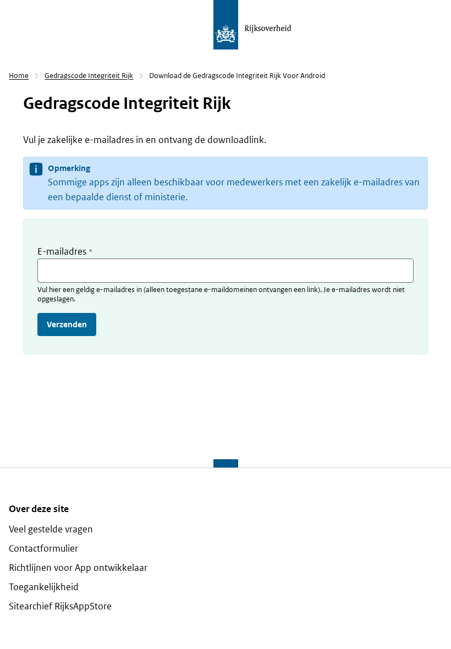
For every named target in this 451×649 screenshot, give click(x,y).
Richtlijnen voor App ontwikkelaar (78, 568)
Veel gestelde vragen (51, 529)
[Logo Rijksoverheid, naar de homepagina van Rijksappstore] (270, 25)
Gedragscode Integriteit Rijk (89, 75)
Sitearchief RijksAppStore (60, 606)
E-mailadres (64, 251)
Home (19, 75)
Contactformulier (43, 548)
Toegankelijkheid (44, 587)
